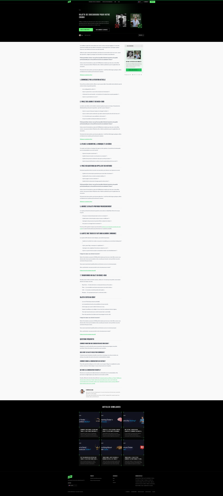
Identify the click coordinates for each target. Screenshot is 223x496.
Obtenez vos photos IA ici (86, 75)
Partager (140, 35)
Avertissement (148, 491)
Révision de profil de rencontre (94, 1)
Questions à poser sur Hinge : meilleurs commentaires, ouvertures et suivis (145, 483)
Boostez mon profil (85, 29)
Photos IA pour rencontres (107, 1)
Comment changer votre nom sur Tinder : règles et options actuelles (144, 481)
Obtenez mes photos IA (133, 69)
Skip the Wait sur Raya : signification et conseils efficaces (144, 485)
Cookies (153, 491)
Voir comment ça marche (102, 29)
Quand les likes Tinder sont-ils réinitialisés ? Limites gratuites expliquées (144, 478)
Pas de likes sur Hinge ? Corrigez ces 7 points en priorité (144, 480)
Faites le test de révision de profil (88, 270)
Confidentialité (134, 491)
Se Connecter (146, 1)
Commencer (152, 1)
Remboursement (141, 491)
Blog (119, 1)
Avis (115, 1)
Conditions (128, 491)
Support (114, 482)
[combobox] (72, 485)
